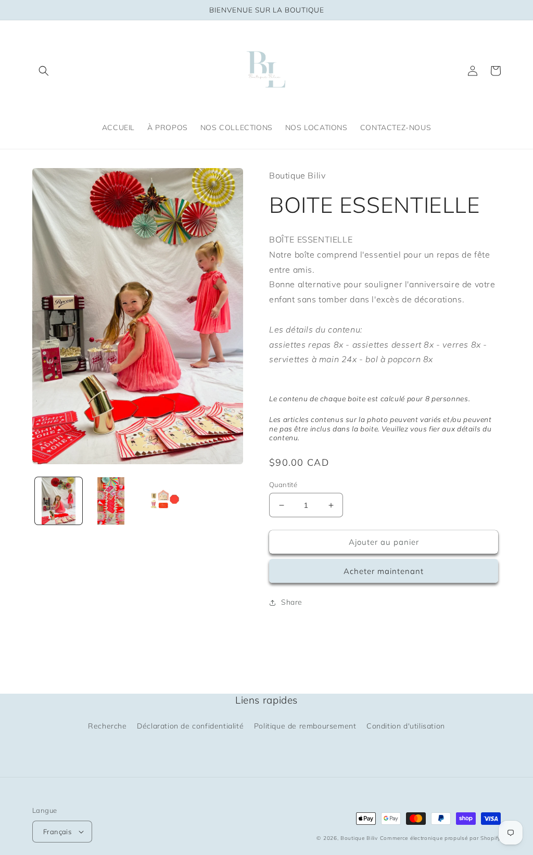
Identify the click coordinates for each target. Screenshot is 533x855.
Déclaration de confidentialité (190, 726)
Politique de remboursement (305, 726)
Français (57, 831)
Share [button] (291, 602)
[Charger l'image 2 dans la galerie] (111, 501)
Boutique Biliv (359, 838)
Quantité (283, 484)
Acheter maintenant (384, 571)
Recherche (107, 726)
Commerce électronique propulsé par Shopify (440, 838)
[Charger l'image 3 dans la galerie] (163, 501)
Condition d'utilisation (405, 726)
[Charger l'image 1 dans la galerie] (58, 501)
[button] (43, 70)
